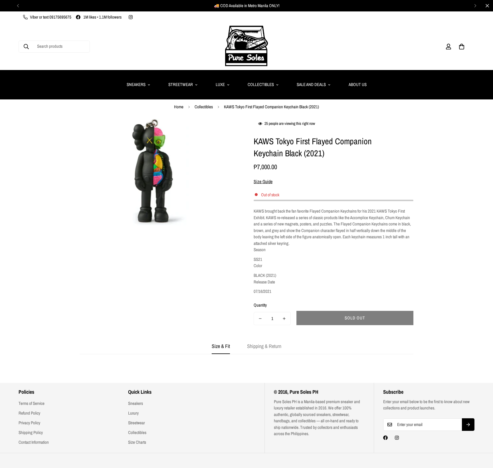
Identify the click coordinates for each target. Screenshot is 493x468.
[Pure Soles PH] (246, 46)
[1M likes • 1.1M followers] (385, 437)
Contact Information (34, 442)
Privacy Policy (29, 423)
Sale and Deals (311, 84)
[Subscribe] (468, 424)
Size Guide (263, 181)
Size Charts (137, 442)
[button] (461, 46)
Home (178, 107)
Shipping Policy (31, 432)
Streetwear (180, 84)
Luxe (220, 84)
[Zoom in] (227, 131)
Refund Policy (29, 413)
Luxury (133, 413)
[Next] (475, 5)
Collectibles (261, 84)
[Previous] (17, 5)
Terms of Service (32, 403)
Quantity (260, 305)
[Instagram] (130, 17)
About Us (358, 84)
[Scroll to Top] (481, 436)
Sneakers (136, 84)
